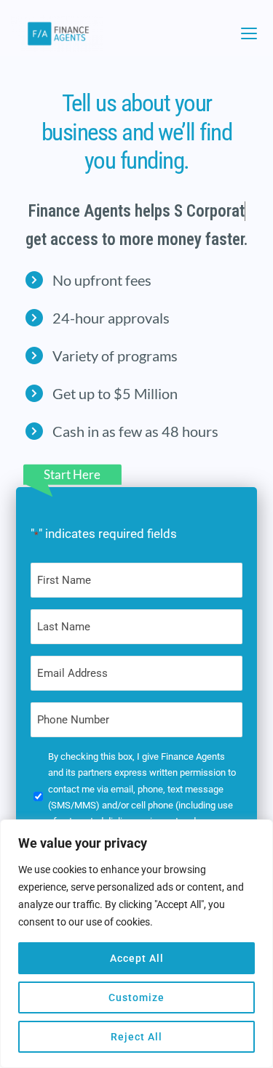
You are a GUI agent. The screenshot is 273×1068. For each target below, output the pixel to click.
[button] (249, 33)
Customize (136, 997)
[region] (136, 943)
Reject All (136, 1037)
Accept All (137, 958)
